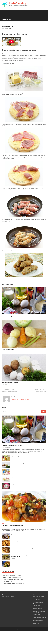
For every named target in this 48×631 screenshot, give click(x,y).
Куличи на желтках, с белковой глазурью (12, 577)
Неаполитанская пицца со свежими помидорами (23, 548)
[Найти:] (24, 411)
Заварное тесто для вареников (18, 484)
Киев (3, 24)
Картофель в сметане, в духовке (10, 382)
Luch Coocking (17, 3)
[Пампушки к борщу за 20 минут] (24, 314)
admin (9, 28)
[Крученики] (6, 481)
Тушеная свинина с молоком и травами (20, 534)
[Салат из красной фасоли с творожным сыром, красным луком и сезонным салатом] (6, 559)
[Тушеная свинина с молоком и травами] (6, 538)
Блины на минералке (7, 581)
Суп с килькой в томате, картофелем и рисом (13, 579)
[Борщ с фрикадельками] (24, 347)
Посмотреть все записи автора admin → (20, 399)
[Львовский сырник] (6, 474)
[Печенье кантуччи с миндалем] (6, 545)
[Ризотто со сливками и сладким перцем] (6, 566)
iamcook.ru (9, 278)
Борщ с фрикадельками (8, 349)
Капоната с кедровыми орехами (12, 525)
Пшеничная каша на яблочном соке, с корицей (13, 583)
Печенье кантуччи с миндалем (18, 541)
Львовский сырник (15, 470)
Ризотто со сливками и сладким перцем (21, 562)
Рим (3, 523)
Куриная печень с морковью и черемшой (12, 575)
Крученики (13, 477)
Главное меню (7, 19)
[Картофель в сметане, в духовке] (24, 381)
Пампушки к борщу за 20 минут (10, 316)
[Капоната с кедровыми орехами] (24, 522)
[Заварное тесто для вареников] (6, 488)
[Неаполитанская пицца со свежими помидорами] (6, 552)
